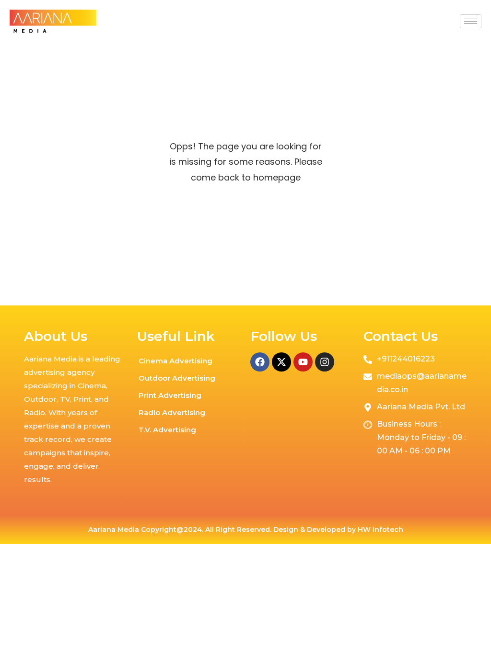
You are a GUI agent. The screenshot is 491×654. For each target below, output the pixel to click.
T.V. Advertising (167, 429)
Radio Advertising (172, 412)
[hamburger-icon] (470, 21)
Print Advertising (170, 395)
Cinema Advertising (175, 360)
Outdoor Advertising (177, 378)
